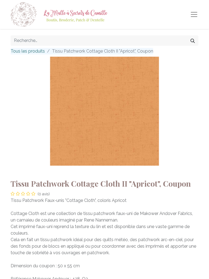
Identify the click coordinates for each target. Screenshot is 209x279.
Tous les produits (28, 51)
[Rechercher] (192, 40)
